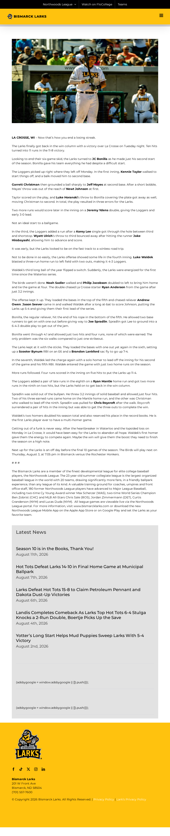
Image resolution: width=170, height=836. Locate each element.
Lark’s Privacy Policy (131, 799)
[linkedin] (43, 769)
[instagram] (36, 769)
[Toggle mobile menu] (161, 15)
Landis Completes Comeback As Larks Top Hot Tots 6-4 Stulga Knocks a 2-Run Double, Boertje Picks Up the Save (81, 615)
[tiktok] (21, 769)
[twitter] (28, 769)
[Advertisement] (87, 814)
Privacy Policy (104, 799)
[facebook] (13, 769)
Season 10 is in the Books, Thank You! (55, 548)
